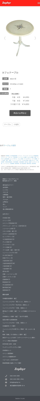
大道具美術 (6, 261)
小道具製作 (21, 162)
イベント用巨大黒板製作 (10, 341)
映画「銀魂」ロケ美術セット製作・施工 (15, 335)
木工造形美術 (23, 163)
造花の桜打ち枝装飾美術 (10, 320)
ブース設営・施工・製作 (10, 250)
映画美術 (17, 163)
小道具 (16, 124)
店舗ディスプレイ (33, 162)
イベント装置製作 (8, 353)
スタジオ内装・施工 (32, 157)
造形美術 (34, 163)
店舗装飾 (12, 163)
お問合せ (5, 202)
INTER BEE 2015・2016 (9, 344)
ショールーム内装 (22, 157)
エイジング (25, 156)
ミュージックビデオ (16, 160)
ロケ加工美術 (25, 160)
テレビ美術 (20, 159)
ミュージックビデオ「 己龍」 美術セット (15, 308)
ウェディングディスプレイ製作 (12, 347)
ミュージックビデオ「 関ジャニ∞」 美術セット (17, 302)
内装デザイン (32, 160)
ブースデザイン (27, 159)
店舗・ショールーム (9, 274)
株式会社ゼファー (8, 185)
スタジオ (5, 192)
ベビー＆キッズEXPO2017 (10, 360)
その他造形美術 (13, 156)
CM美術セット (7, 350)
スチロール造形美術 (9, 234)
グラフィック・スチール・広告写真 (9, 157)
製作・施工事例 (7, 197)
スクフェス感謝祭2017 (9, 357)
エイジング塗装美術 (33, 156)
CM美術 (7, 156)
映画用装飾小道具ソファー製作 (12, 363)
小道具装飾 (15, 162)
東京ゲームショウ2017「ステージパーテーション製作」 (19, 338)
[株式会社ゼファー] (6, 3)
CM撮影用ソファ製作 (9, 326)
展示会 (26, 162)
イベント (20, 156)
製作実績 (29, 163)
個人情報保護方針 (8, 209)
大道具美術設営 (8, 162)
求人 (4, 204)
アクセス (5, 199)
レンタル (5, 190)
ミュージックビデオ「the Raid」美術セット (16, 305)
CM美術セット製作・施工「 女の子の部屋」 (16, 316)
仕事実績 (5, 195)
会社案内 (5, 187)
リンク (5, 207)
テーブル (7, 124)
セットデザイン (13, 159)
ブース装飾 (34, 159)
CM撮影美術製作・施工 (10, 298)
